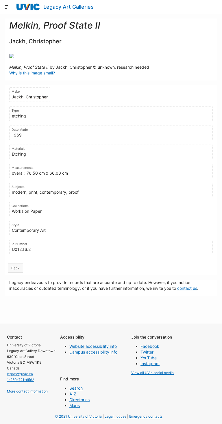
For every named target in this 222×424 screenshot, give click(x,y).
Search (76, 388)
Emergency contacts (145, 416)
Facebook (149, 346)
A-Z (72, 393)
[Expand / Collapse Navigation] (7, 7)
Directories (79, 399)
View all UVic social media (152, 373)
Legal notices (115, 416)
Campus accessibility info (93, 352)
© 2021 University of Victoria (78, 416)
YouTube (148, 357)
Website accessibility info (93, 346)
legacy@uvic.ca (20, 374)
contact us (187, 288)
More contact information (27, 391)
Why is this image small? (32, 72)
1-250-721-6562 (20, 380)
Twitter (146, 352)
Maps (74, 405)
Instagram (150, 363)
